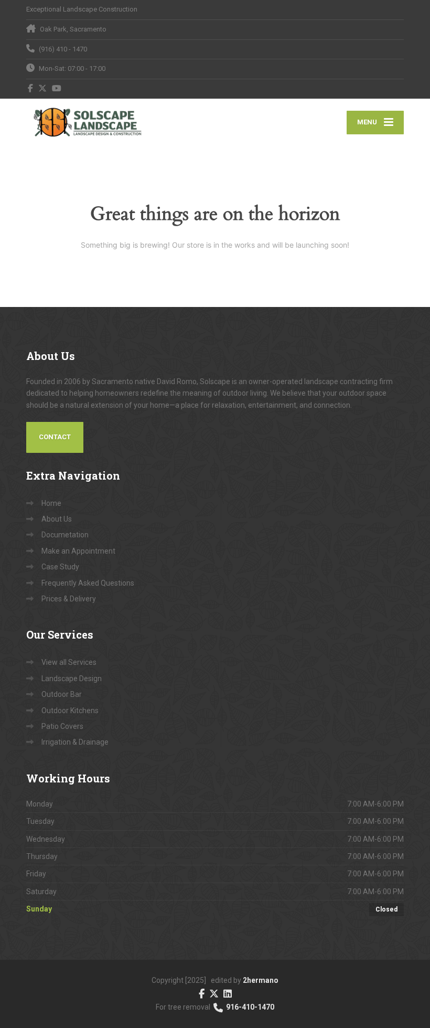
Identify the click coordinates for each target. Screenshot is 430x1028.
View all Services (68, 662)
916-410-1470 (249, 1007)
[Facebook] (30, 88)
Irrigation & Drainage (75, 742)
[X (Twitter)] (43, 88)
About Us (56, 519)
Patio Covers (62, 726)
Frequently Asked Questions (87, 583)
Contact (55, 437)
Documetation (65, 535)
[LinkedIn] (227, 993)
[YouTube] (56, 88)
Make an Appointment (78, 551)
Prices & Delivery (68, 599)
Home (51, 503)
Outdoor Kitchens (70, 710)
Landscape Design (71, 678)
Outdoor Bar (61, 694)
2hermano (260, 980)
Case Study (60, 567)
